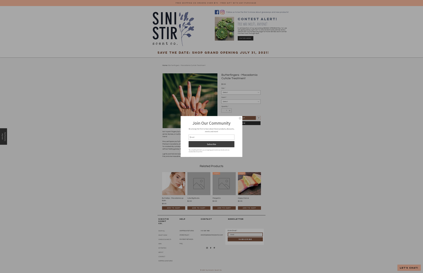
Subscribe (211, 144)
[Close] (240, 118)
